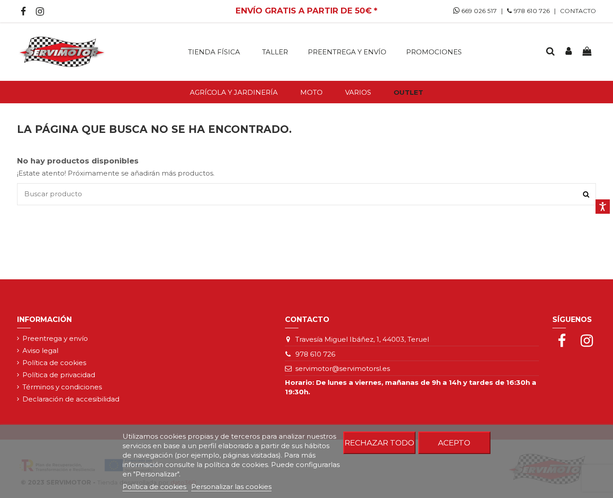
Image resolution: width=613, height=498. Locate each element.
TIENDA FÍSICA (214, 52)
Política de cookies (54, 362)
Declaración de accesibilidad (70, 399)
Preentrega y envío (55, 338)
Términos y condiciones (62, 387)
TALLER (275, 52)
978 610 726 (532, 10)
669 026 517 (478, 10)
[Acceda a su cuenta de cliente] (568, 52)
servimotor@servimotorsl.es (342, 368)
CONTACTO (578, 10)
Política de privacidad (58, 374)
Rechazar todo (379, 442)
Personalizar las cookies (231, 486)
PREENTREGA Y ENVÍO (347, 52)
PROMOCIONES (434, 52)
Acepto (454, 442)
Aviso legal (40, 350)
